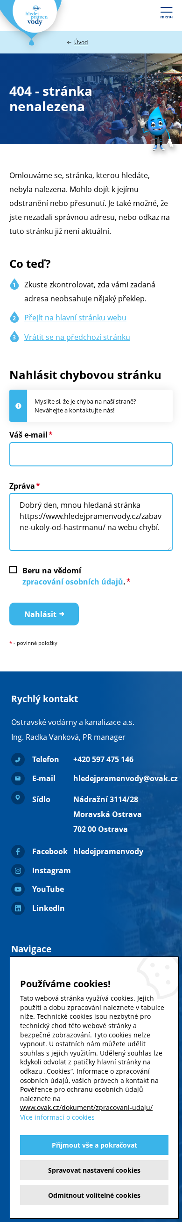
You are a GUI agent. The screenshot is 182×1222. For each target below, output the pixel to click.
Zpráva (22, 486)
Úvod (81, 42)
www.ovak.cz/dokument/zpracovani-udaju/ (86, 1107)
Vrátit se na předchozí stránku (77, 337)
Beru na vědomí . (74, 576)
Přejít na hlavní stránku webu (75, 317)
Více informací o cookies (57, 1117)
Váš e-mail (28, 435)
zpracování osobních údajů (72, 582)
